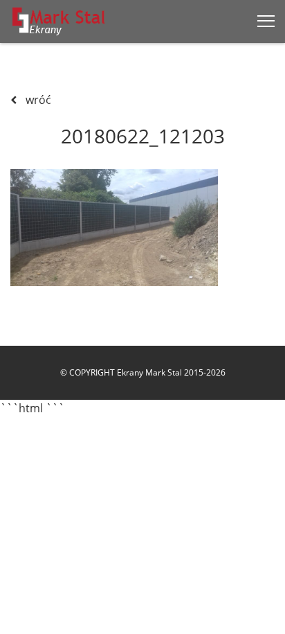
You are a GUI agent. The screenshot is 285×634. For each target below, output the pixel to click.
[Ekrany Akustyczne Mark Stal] (59, 21)
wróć (37, 99)
